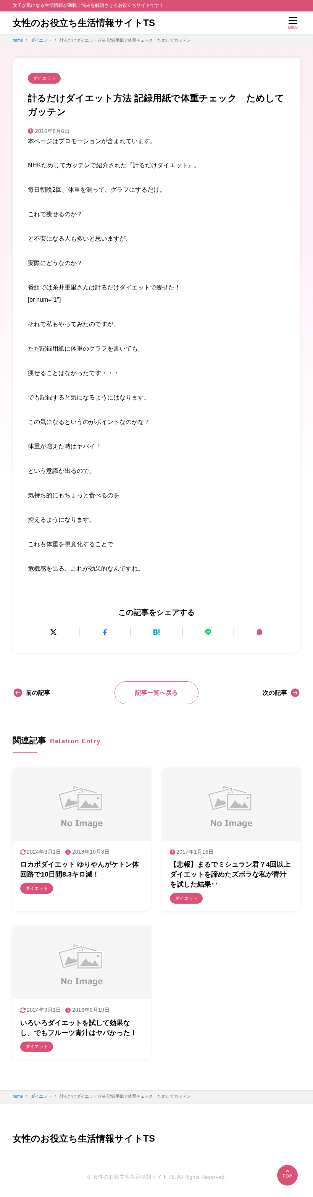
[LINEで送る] (208, 632)
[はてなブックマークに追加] (156, 632)
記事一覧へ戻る (156, 692)
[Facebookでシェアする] (105, 632)
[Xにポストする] (53, 632)
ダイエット (44, 78)
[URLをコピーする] (259, 632)
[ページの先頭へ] (287, 1175)
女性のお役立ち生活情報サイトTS (84, 23)
